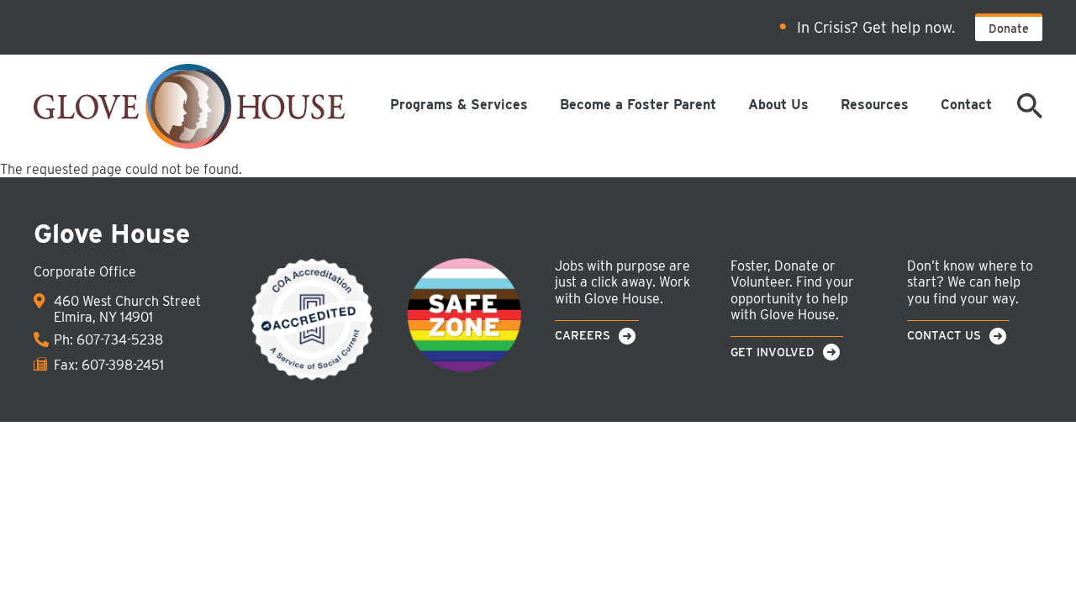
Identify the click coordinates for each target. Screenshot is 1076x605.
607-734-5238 (119, 340)
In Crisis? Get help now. (876, 27)
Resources (875, 105)
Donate (1009, 28)
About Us (778, 105)
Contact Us (944, 335)
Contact (966, 105)
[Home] (189, 107)
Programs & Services (459, 105)
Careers (582, 335)
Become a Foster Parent (638, 105)
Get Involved (773, 352)
